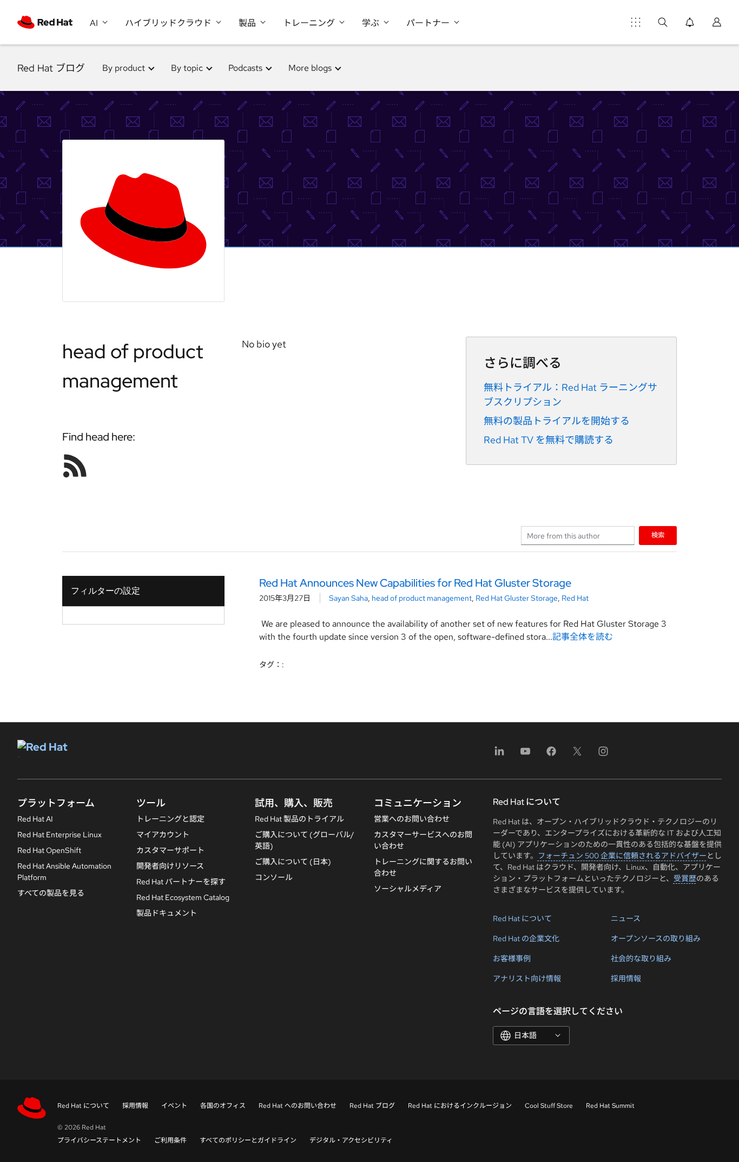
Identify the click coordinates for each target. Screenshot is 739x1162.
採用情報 (626, 978)
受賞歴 (685, 878)
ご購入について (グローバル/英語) (304, 840)
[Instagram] (603, 754)
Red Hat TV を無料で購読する (548, 440)
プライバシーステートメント (99, 1140)
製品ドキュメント (166, 913)
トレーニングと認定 (170, 819)
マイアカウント (162, 834)
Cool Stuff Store (549, 1105)
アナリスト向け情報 (527, 978)
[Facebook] (551, 754)
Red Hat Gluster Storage (517, 598)
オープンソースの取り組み (656, 938)
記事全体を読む (582, 636)
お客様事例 (512, 958)
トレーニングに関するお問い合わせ (423, 867)
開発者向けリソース (170, 866)
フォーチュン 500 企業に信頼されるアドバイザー (622, 856)
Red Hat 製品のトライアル (299, 819)
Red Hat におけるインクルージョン (460, 1105)
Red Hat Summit (610, 1105)
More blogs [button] (310, 68)
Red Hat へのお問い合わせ (297, 1105)
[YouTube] (525, 754)
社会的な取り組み (641, 958)
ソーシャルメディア (407, 889)
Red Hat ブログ (51, 68)
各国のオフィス (223, 1105)
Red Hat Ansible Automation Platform (64, 871)
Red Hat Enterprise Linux (59, 834)
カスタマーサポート (170, 850)
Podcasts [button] (245, 68)
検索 (657, 535)
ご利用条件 (170, 1140)
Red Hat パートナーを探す (181, 882)
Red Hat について (522, 918)
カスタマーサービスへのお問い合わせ (423, 840)
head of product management (422, 598)
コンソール (274, 877)
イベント (174, 1105)
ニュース (626, 918)
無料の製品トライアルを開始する (557, 421)
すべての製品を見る (50, 893)
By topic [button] (187, 68)
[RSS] (75, 465)
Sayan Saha (348, 598)
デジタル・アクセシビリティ (351, 1140)
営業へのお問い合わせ (412, 819)
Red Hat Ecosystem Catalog (182, 897)
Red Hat (575, 598)
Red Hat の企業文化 (526, 938)
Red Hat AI (35, 819)
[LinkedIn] (499, 754)
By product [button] (123, 68)
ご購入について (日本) (293, 861)
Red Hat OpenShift (49, 850)
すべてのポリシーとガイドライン (248, 1140)
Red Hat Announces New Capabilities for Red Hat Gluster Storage (415, 583)
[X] (577, 754)
